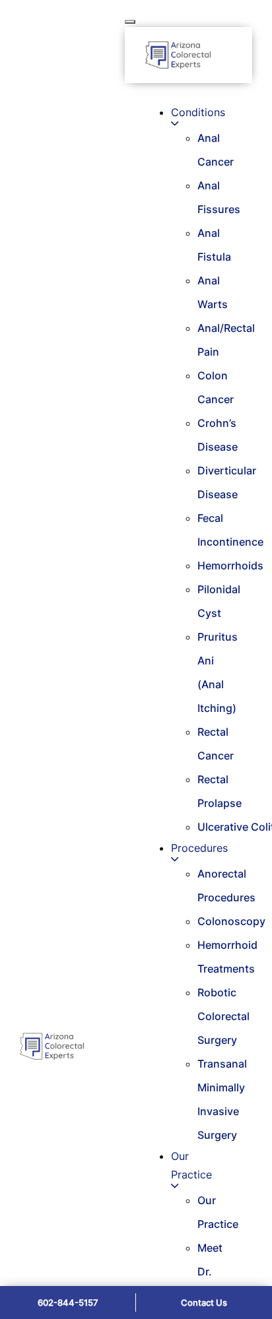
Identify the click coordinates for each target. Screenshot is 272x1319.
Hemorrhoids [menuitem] (230, 565)
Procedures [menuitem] (199, 847)
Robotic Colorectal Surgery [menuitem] (223, 1016)
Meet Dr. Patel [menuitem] (209, 1271)
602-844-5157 (68, 1302)
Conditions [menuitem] (198, 112)
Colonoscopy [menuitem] (231, 921)
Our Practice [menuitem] (191, 1165)
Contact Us (204, 1302)
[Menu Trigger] (130, 22)
